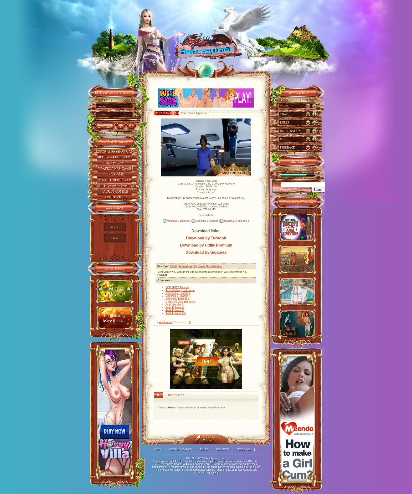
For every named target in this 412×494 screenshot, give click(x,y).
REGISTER (222, 449)
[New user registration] (131, 126)
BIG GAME (116, 174)
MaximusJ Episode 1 (177, 298)
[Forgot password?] (121, 126)
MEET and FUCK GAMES (115, 157)
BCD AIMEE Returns (177, 287)
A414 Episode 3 (174, 310)
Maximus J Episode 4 (177, 293)
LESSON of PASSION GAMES (116, 151)
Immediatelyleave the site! (115, 318)
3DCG (173, 266)
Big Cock (199, 266)
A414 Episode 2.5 (175, 313)
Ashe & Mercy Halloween (180, 290)
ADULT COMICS (115, 191)
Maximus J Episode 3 (194, 113)
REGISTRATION (290, 131)
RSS (282, 139)
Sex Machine (214, 266)
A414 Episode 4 (174, 307)
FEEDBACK (287, 147)
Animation (185, 266)
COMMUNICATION (180, 449)
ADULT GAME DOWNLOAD (115, 186)
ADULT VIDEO (115, 197)
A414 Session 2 (174, 304)
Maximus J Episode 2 (177, 295)
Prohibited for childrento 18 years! (114, 291)
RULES (284, 122)
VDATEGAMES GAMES (115, 168)
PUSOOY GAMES (116, 163)
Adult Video (165, 322)
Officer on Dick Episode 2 (180, 301)
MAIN (284, 106)
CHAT (284, 114)
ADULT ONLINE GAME (116, 180)
